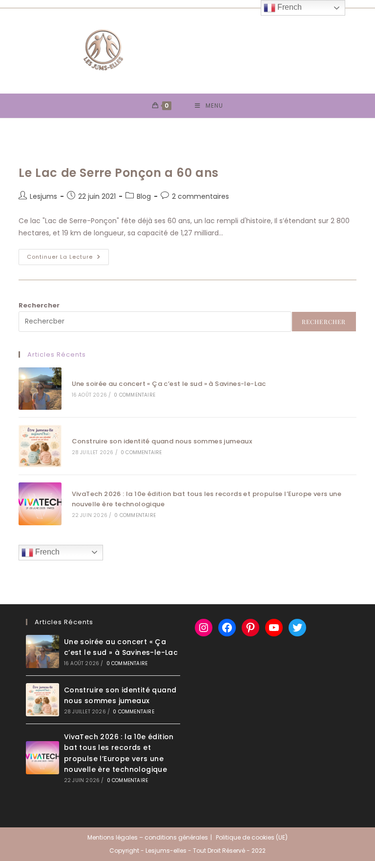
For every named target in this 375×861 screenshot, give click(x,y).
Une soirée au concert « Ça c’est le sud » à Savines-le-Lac (169, 383)
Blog (144, 196)
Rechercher (39, 305)
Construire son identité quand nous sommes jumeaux (162, 441)
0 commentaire (134, 395)
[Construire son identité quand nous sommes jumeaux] (40, 446)
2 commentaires (200, 196)
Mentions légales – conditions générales (147, 837)
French (46, 552)
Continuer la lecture (68, 258)
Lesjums (43, 196)
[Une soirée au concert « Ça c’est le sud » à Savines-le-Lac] (40, 388)
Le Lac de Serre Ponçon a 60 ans (119, 173)
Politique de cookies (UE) (252, 837)
